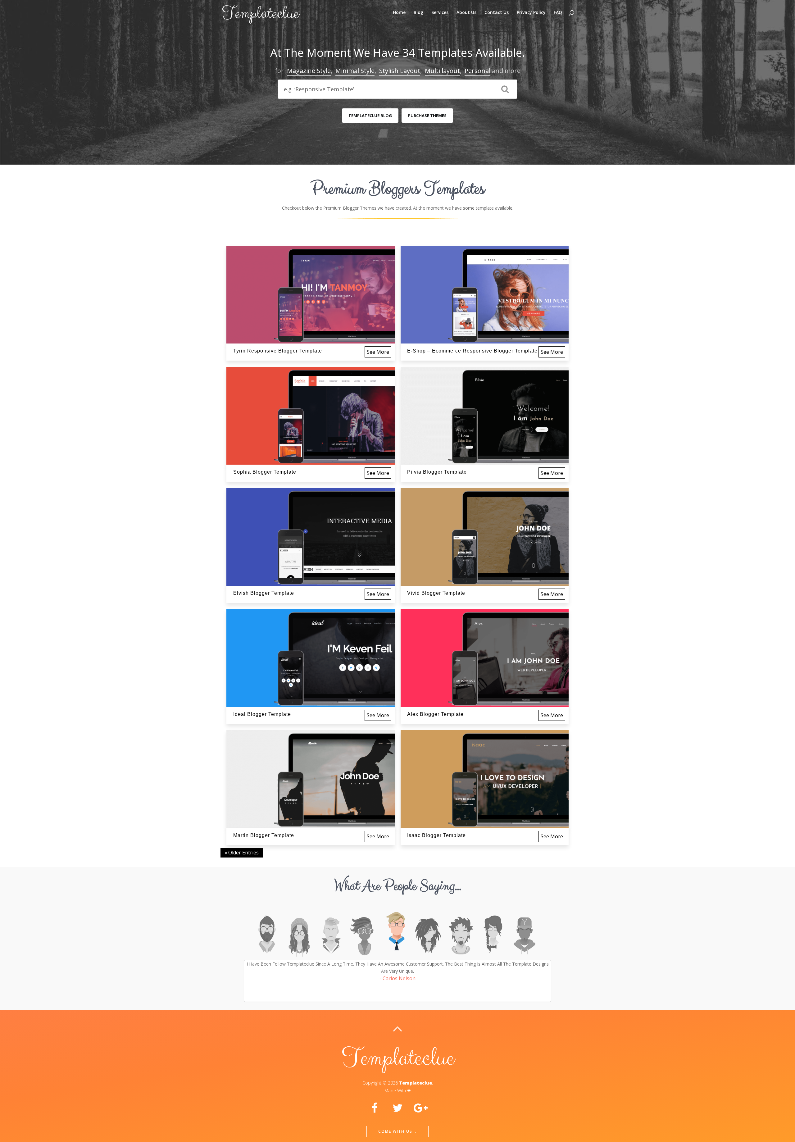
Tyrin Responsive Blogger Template (277, 350)
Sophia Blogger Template (264, 472)
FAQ (558, 12)
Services (439, 12)
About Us (466, 12)
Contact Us (496, 12)
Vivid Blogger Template (436, 593)
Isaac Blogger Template (436, 835)
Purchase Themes (427, 115)
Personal (477, 70)
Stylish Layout (399, 70)
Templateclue (415, 1083)
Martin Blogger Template (263, 835)
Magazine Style (309, 70)
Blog (418, 12)
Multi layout (442, 70)
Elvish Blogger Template (263, 593)
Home (399, 12)
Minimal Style (355, 70)
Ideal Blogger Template (262, 714)
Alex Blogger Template (435, 714)
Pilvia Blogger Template (437, 472)
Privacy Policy (531, 12)
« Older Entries (242, 852)
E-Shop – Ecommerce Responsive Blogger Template (472, 350)
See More (378, 351)
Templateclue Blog (370, 115)
